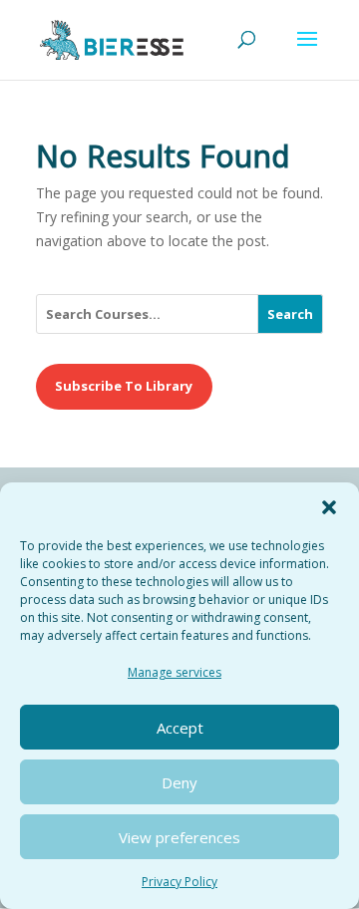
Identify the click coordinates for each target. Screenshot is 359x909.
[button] (329, 507)
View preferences (179, 837)
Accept (180, 728)
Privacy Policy (179, 881)
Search (290, 314)
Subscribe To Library (123, 386)
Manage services (174, 672)
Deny (179, 782)
